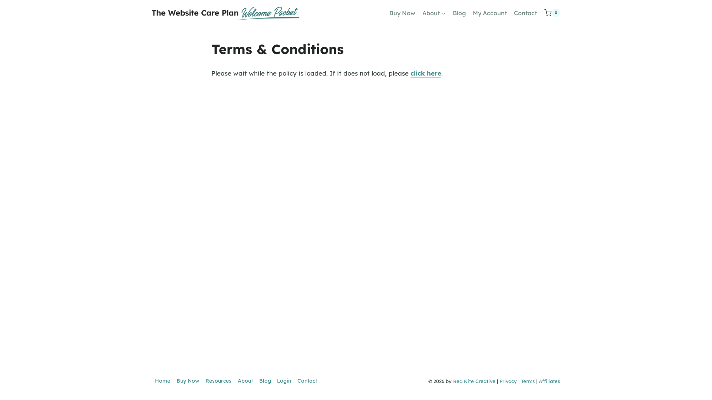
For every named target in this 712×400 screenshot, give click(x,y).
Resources (218, 380)
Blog (459, 13)
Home (162, 380)
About (245, 380)
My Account (490, 13)
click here (426, 73)
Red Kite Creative (474, 381)
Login (284, 380)
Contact (525, 13)
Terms (528, 381)
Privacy (508, 381)
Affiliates (549, 381)
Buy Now (402, 13)
